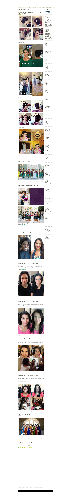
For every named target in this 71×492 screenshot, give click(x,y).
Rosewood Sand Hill (47, 191)
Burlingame (46, 60)
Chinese (46, 67)
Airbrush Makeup (48, 16)
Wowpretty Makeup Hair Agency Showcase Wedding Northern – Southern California (29, 443)
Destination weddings (48, 26)
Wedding (29, 229)
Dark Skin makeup (34, 411)
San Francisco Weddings (47, 35)
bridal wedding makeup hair (36, 487)
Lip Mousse (46, 139)
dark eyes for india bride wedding (35, 438)
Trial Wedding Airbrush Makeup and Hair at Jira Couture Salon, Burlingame (30, 13)
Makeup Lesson (29, 411)
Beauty (48, 18)
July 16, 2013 (21, 376)
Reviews (46, 190)
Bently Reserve (46, 52)
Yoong (26, 487)
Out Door (46, 173)
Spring (45, 210)
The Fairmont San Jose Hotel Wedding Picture (28, 185)
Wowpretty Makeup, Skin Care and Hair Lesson (28, 263)
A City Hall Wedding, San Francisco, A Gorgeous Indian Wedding (30, 415)
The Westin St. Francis (47, 229)
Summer (19, 487)
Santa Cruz (46, 197)
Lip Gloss (47, 30)
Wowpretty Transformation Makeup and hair (27, 232)
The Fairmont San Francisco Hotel (48, 224)
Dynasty (46, 82)
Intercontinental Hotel (47, 124)
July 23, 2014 (21, 186)
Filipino (45, 100)
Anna (20, 438)
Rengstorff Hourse (47, 189)
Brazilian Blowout (47, 58)
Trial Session (46, 231)
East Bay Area (46, 83)
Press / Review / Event (47, 183)
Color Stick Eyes (46, 69)
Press (45, 182)
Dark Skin (21, 181)
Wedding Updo (50, 38)
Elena (22, 181)
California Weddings (48, 24)
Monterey (46, 159)
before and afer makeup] (47, 51)
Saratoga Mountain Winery (47, 198)
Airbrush (46, 15)
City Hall (22, 438)
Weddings (33, 7)
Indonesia (46, 123)
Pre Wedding (46, 181)
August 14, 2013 (22, 302)
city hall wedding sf (30, 438)
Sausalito (46, 199)
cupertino (46, 76)
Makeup (26, 181)
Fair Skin (46, 98)
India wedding (40, 487)
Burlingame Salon (48, 23)
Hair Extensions (46, 113)
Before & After (21, 411)
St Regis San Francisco (47, 211)
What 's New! (46, 239)
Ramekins (46, 188)
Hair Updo (24, 181)
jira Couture (26, 229)
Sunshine (21, 487)
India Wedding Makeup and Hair (25, 161)
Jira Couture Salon (25, 7)
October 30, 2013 (22, 264)
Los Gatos (46, 144)
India (25, 181)
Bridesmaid (46, 59)
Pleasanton (46, 180)
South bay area (46, 209)
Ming (45, 158)
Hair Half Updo (46, 114)
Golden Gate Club (47, 107)
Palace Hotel (46, 174)
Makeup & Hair (20, 7)
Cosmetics (36, 7)
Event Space (46, 90)
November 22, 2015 (22, 14)
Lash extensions (46, 136)
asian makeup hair (47, 18)
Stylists (29, 7)
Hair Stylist (37, 181)
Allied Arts (46, 43)
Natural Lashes (46, 165)
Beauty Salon (47, 20)
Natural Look (46, 166)
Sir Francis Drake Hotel (47, 203)
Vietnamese (23, 487)
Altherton (46, 44)
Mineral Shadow (46, 157)
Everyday (46, 92)
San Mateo (46, 196)
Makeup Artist (48, 31)
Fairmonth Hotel (46, 99)
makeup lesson (37, 411)
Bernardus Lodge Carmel (47, 53)
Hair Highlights (46, 115)
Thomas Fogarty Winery (47, 230)
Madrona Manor (46, 145)
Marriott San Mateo (47, 151)
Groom (45, 108)
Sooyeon (46, 208)
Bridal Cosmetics (32, 487)
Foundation (46, 105)
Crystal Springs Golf (47, 75)
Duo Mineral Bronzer (47, 81)
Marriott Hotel (46, 150)
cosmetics (50, 25)
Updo (47, 35)
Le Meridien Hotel (47, 137)
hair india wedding (40, 438)
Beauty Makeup (34, 181)
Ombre (45, 172)
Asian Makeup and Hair (48, 17)
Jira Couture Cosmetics (48, 29)
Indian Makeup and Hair (40, 181)
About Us (46, 42)
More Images (43, 7)
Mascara (46, 152)
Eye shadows (46, 97)
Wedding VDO (46, 238)
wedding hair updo (48, 36)
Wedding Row (46, 237)
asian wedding (30, 487)
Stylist (28, 181)
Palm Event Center (47, 175)
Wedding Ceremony (47, 236)
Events (45, 91)
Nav (45, 167)
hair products (46, 116)
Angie (45, 45)
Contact (50, 7)
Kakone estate (46, 131)
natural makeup (47, 33)
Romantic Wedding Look (47, 34)
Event (45, 89)
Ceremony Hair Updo (47, 25)
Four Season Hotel (47, 106)
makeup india (23, 438)
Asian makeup (31, 181)
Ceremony (46, 66)
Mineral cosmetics (48, 32)
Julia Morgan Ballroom (47, 130)
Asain (20, 229)
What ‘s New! (40, 7)
